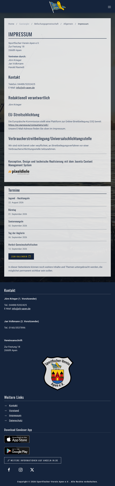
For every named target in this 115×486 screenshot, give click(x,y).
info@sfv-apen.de (25, 87)
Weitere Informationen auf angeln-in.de (34, 460)
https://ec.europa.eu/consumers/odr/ (28, 125)
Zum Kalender (19, 256)
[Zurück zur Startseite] (57, 7)
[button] (109, 7)
